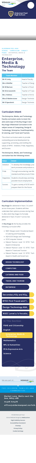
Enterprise (14, 287)
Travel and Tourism (15, 281)
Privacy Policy (18, 428)
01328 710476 (11, 402)
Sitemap (18, 425)
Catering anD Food (15, 275)
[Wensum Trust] (9, 3)
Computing (15, 268)
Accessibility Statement (18, 423)
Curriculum (14, 50)
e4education (26, 417)
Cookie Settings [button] (18, 431)
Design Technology (15, 262)
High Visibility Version (18, 420)
